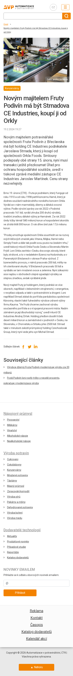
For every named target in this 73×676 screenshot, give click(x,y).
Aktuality (12, 536)
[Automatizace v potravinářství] (24, 7)
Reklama (36, 611)
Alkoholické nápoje (17, 435)
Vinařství (12, 430)
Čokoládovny (14, 464)
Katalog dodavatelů (18, 557)
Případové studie (16, 546)
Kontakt (36, 618)
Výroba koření (15, 512)
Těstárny (12, 480)
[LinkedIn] (35, 346)
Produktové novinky (18, 541)
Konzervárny (14, 470)
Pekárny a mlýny (16, 502)
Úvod (6, 24)
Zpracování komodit (18, 491)
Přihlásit (20, 592)
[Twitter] (29, 346)
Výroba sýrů (13, 496)
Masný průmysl (15, 486)
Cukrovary (12, 459)
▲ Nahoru (36, 667)
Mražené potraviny (17, 475)
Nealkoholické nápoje (19, 441)
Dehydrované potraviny (20, 507)
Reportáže (13, 552)
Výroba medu (14, 518)
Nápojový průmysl (18, 413)
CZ (53, 7)
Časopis (36, 625)
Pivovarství (13, 419)
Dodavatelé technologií (22, 530)
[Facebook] (23, 346)
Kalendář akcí (36, 638)
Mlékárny (12, 425)
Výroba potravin (16, 453)
